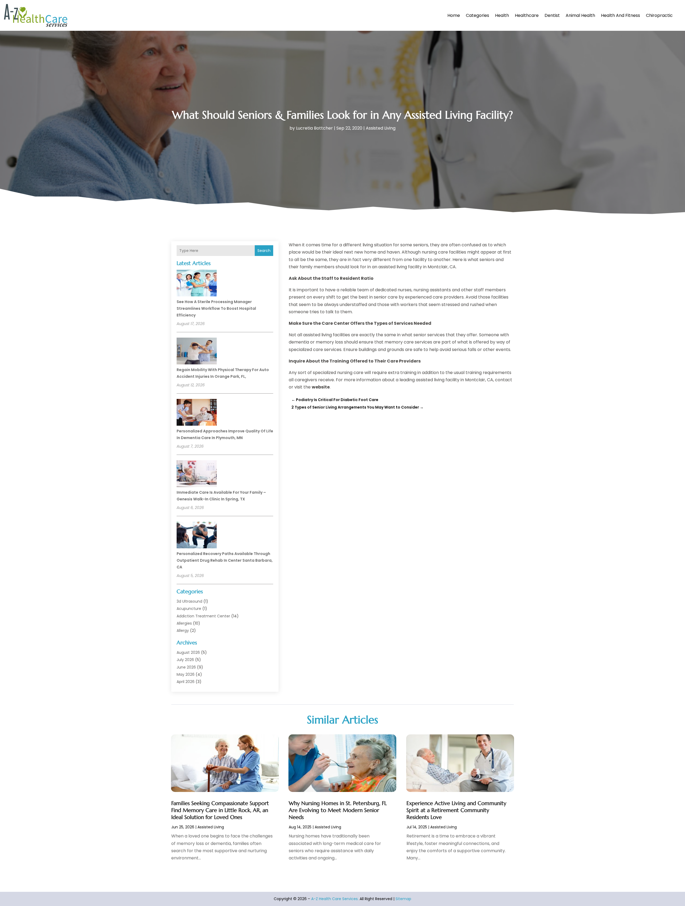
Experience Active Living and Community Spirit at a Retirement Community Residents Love (456, 810)
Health (502, 15)
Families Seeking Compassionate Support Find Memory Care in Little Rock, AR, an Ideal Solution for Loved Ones (220, 810)
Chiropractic (659, 15)
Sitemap (403, 898)
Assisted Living (380, 128)
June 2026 (186, 667)
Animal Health (580, 15)
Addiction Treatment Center (203, 616)
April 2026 (186, 681)
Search (264, 250)
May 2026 (186, 674)
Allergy (183, 630)
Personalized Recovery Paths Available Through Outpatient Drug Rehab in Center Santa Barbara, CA (225, 560)
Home (453, 15)
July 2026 (185, 659)
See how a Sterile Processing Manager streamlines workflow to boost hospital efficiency (216, 308)
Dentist (552, 15)
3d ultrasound (189, 601)
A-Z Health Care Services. (335, 898)
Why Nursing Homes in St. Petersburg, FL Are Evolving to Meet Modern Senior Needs (338, 810)
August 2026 (188, 652)
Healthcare (527, 15)
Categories (477, 15)
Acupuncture (189, 608)
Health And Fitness (620, 15)
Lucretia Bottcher (314, 128)
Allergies (184, 623)
